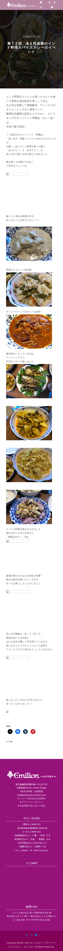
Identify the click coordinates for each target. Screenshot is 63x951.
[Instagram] (55, 2)
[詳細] (41, 2)
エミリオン (28, 946)
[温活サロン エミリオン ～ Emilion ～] (21, 5)
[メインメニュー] (41, 7)
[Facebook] (49, 2)
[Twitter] (52, 7)
